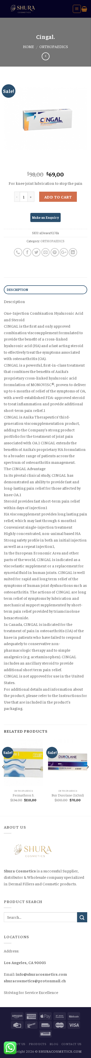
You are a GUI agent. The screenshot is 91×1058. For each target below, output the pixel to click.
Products (38, 1044)
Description (17, 290)
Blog (54, 1044)
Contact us (71, 1044)
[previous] (3, 777)
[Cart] (84, 8)
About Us (17, 1044)
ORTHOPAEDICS (53, 46)
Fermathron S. (23, 795)
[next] (87, 777)
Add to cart (58, 196)
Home (28, 46)
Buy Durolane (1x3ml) (68, 795)
